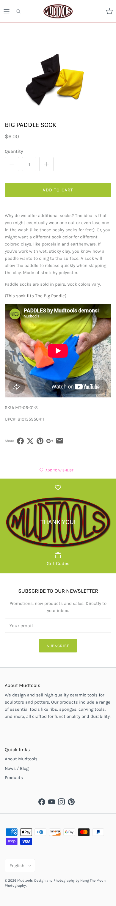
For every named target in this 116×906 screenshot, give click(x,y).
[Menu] (6, 11)
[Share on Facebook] (20, 441)
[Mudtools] (58, 11)
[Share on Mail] (59, 441)
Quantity (14, 151)
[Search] (22, 11)
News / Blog (17, 768)
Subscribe (58, 646)
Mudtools (25, 880)
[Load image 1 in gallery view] (58, 79)
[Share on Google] (49, 441)
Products (14, 777)
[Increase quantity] (46, 164)
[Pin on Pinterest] (40, 441)
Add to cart (58, 190)
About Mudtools (21, 759)
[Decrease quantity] (12, 164)
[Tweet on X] (30, 441)
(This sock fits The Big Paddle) (35, 295)
